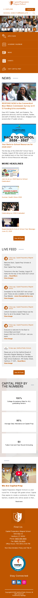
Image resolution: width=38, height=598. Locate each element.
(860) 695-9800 (20, 539)
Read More (13, 276)
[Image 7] (20, 29)
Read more (19, 501)
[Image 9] (26, 29)
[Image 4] (11, 29)
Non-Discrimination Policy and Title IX (18, 548)
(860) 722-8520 (19, 541)
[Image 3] (8, 29)
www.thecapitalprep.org (23, 296)
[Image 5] (14, 29)
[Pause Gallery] (34, 29)
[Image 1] (2, 29)
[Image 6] (17, 29)
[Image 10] (29, 29)
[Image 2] (5, 29)
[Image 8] (23, 29)
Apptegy (23, 595)
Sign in (30, 9)
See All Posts (19, 238)
